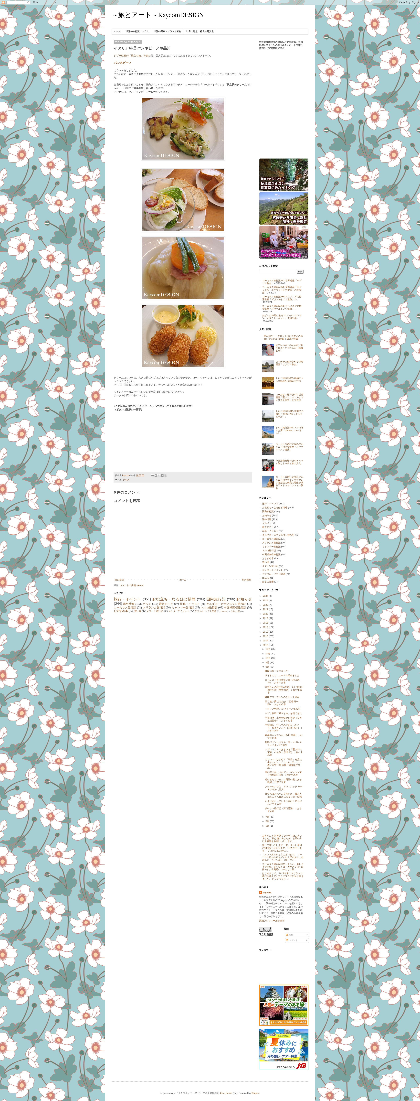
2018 (266, 622)
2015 (266, 636)
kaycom (266, 892)
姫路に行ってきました (276, 670)
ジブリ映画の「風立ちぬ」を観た (132, 55)
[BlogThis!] (155, 475)
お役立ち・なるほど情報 (174, 599)
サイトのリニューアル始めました (282, 675)
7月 (268, 816)
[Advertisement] (141, 438)
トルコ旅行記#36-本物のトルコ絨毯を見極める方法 (289, 379)
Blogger (255, 1093)
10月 (268, 658)
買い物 (137, 611)
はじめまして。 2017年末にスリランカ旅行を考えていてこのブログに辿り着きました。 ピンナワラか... (283, 876)
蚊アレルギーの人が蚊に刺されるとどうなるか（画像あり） (289, 348)
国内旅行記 (216, 599)
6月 (268, 821)
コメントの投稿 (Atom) (132, 585)
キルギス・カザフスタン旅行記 (226, 603)
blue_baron (226, 1093)
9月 (268, 662)
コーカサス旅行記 (125, 607)
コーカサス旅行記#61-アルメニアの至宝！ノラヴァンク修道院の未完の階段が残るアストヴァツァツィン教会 (289, 482)
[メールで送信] (152, 475)
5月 (268, 825)
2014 (266, 640)
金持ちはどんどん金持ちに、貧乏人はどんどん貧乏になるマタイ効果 (283, 795)
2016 (266, 631)
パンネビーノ (123, 63)
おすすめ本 (121, 611)
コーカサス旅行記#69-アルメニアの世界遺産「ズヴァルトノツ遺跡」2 (281, 298)
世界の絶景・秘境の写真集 (200, 31)
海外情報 (128, 603)
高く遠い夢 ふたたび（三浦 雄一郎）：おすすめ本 (281, 703)
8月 (268, 667)
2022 (266, 605)
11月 (268, 653)
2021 (266, 609)
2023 (266, 600)
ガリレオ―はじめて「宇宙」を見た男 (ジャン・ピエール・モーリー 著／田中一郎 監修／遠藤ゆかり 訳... (283, 763)
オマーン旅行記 (155, 611)
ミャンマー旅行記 (183, 607)
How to (224, 611)
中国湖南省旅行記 (235, 607)
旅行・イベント (128, 599)
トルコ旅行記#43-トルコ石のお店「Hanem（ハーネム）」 (289, 430)
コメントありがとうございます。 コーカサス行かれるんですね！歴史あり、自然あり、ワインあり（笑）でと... (283, 857)
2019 (266, 618)
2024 (266, 595)
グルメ (126, 480)
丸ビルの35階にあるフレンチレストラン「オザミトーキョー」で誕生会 (282, 317)
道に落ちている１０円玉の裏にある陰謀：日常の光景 (283, 781)
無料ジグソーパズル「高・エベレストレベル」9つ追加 (283, 743)
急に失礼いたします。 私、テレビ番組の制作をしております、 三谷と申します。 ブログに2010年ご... (282, 848)
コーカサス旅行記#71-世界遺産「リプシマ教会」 (289, 363)
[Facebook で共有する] (162, 475)
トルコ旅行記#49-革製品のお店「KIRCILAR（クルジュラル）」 (289, 414)
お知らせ (244, 599)
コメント (293, 940)
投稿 (290, 934)
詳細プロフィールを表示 (271, 920)
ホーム (117, 31)
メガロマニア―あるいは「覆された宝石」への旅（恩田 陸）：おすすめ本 (284, 752)
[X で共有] (158, 475)
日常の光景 (235, 611)
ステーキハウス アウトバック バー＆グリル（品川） (283, 788)
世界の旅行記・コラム (137, 31)
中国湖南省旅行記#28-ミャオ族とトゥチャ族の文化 (289, 462)
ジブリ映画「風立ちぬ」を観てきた (283, 713)
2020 (266, 613)
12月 (268, 649)
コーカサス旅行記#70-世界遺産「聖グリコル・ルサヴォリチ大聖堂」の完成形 (281, 290)
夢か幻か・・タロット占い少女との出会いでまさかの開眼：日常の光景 (283, 337)
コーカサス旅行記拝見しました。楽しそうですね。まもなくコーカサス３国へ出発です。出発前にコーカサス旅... (283, 867)
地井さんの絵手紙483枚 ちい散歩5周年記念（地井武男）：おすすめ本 (283, 690)
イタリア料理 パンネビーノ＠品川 (282, 708)
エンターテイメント (178, 611)
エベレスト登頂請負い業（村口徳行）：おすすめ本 (282, 681)
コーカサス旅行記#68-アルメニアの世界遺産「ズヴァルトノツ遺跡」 (281, 307)
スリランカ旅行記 (154, 607)
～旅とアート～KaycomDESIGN (158, 14)
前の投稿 (246, 579)
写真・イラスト (190, 603)
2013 (266, 645)
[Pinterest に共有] (165, 475)
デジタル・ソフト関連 (205, 611)
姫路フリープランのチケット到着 (282, 697)
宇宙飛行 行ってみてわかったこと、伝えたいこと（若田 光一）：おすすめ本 (284, 728)
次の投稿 (119, 579)
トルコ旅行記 (209, 607)
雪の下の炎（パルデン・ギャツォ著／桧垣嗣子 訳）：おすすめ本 (283, 773)
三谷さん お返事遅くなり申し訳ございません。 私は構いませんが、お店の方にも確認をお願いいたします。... (282, 838)
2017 (266, 627)
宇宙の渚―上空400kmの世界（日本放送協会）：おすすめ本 (283, 719)
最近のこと (166, 603)
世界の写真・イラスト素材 (167, 31)
